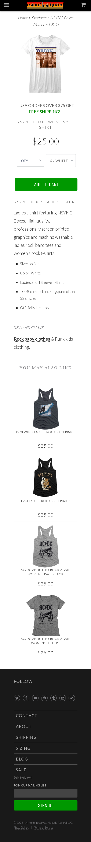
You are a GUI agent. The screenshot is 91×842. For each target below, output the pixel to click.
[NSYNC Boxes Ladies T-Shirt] (45, 64)
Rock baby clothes (32, 338)
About (24, 726)
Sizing (23, 748)
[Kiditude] (45, 5)
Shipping (26, 737)
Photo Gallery (21, 827)
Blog (22, 758)
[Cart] (84, 6)
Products (39, 17)
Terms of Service (43, 827)
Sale (21, 769)
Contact (26, 715)
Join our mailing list (30, 785)
